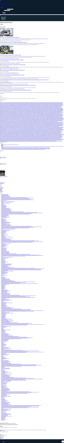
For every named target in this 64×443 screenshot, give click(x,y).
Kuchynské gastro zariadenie (56, 111)
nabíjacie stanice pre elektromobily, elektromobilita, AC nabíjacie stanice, (9, 132)
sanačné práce (15, 133)
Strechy (38, 111)
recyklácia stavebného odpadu (32, 133)
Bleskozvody (32, 141)
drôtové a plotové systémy (53, 133)
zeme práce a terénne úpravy (28, 124)
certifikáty (2, 356)
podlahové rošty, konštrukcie (5, 117)
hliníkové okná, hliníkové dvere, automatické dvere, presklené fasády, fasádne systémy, (28, 139)
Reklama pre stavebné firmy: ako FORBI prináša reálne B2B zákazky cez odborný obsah (35, 149)
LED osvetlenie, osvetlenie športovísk (42, 131)
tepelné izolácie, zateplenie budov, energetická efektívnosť (21, 136)
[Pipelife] (1, 189)
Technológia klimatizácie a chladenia (5, 312)
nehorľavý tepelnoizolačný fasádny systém (14, 114)
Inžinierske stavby (59, 141)
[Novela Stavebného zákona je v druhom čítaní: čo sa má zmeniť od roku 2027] (6, 53)
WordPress (10, 439)
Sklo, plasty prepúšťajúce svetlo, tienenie (38, 138)
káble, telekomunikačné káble (43, 102)
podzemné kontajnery (13, 102)
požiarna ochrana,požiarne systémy (43, 129)
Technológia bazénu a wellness (35, 128)
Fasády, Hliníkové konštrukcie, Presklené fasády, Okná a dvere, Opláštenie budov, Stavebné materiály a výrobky (39, 130)
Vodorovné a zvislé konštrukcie (4, 214)
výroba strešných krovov (43, 124)
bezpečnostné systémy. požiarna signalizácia (27, 129)
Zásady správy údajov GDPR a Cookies (4, 431)
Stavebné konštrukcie (43, 141)
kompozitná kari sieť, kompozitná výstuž (5, 349)
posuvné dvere (17, 129)
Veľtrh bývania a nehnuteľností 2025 (4, 176)
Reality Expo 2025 (2, 170)
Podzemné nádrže (3, 286)
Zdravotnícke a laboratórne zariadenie (5, 230)
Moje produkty (5, 4)
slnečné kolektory (35, 141)
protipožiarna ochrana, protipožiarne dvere (47, 105)
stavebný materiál (39, 141)
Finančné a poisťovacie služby (41, 128)
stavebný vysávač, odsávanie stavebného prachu (6, 210)
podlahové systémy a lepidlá (42, 109)
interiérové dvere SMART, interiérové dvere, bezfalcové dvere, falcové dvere (9, 322)
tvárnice (56, 128)
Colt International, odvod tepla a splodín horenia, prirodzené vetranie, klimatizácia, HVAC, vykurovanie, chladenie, (13, 377)
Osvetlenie (2, 202)
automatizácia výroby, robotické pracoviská (5, 293)
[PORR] (1, 190)
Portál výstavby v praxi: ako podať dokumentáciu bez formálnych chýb (10, 144)
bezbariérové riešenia (3, 260)
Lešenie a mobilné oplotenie (5, 109)
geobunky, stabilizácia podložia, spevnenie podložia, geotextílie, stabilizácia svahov (11, 108)
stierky (2, 274)
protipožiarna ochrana (22, 102)
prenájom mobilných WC (7, 114)
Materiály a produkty (48, 141)
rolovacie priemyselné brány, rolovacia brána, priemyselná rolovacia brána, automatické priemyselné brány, (12, 211)
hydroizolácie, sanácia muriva (4, 266)
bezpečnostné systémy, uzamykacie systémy (6, 361)
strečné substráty (3, 387)
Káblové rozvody (3, 353)
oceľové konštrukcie (33, 124)
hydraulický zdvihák (20, 109)
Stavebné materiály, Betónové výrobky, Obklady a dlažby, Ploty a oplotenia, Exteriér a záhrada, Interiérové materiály (22, 126)
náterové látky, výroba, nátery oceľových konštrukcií (44, 133)
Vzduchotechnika (3, 298)
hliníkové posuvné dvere (28, 109)
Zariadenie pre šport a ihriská (4, 272)
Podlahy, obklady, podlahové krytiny (28, 128)
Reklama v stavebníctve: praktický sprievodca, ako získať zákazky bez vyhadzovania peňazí (40, 148)
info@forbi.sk (2, 437)
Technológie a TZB (52, 141)
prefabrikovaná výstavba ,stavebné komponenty (16, 127)
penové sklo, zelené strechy (38, 124)
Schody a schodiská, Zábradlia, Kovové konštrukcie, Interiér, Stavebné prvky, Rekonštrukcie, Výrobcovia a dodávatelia (39, 121)
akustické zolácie (37, 133)
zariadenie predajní (3, 398)
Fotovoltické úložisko (3, 245)
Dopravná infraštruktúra (44, 138)
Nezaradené (46, 38)
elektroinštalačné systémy (4, 105)
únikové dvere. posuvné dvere (54, 124)
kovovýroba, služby (37, 109)
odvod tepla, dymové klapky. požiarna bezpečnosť (32, 131)
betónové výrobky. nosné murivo (31, 114)
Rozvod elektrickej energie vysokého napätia (6, 396)
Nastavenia (4, 5)
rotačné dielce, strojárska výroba (46, 114)
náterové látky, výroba (6, 131)
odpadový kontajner (3, 330)
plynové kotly (12, 133)
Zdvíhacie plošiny (3, 410)
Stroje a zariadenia (3, 19)
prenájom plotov (20, 124)
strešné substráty (26, 114)
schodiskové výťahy (3, 232)
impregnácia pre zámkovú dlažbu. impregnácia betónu (52, 129)
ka (1, 276)
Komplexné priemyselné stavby (4, 382)
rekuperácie (53, 128)
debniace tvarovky (3, 357)
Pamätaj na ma (5, 11)
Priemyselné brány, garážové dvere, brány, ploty (49, 135)
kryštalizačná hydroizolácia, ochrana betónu (10, 136)
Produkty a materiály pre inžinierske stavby (5, 381)
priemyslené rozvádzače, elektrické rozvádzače (26, 105)
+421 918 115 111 (2, 436)
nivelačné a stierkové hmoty (4, 333)
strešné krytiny (33, 109)
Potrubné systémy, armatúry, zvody (5, 215)
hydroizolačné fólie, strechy (28, 102)
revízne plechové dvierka (4, 249)
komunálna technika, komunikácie (35, 129)
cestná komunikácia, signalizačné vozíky (5, 402)
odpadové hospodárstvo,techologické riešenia (35, 102)
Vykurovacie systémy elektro (48, 128)
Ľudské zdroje (2, 287)
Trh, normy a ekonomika (5, 71)
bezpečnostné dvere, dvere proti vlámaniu (25, 127)
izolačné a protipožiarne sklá (10, 105)
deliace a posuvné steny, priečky (4, 400)
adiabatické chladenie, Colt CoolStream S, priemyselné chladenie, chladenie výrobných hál (24, 112)
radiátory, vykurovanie (47, 109)
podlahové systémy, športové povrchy (5, 358)
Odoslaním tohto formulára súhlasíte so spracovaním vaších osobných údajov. (9, 427)
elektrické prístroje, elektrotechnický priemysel (51, 102)
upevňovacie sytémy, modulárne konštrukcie (6, 362)
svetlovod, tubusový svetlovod (26, 117)
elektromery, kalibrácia (3, 223)
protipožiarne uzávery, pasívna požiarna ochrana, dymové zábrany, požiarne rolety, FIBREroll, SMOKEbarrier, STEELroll (14, 197)
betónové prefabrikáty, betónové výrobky (19, 117)
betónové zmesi (16, 109)
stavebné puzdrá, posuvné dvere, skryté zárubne (6, 308)
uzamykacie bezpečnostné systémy (5, 375)
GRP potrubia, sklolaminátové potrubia (5, 196)
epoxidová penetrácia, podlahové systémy (53, 109)
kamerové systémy (14, 129)
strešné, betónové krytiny (4, 318)
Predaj (10, 133)
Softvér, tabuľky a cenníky (50, 138)
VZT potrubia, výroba (3, 237)
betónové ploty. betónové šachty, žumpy (6, 139)
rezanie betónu (3, 114)
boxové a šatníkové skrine (4, 205)
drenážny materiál (3, 220)
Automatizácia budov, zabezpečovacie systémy (10, 141)
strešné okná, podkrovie (3, 277)
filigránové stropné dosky (4, 411)
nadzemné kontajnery (27, 133)
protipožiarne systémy (3, 372)
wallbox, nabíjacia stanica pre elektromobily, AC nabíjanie (7, 267)
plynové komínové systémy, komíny (5, 388)
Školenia (2, 259)
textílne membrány (21, 129)
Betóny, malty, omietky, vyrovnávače (5, 284)
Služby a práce (55, 141)
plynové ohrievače (3, 315)
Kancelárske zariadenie (3, 216)
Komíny (2, 256)
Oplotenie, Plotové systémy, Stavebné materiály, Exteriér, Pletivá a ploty (8, 228)
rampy (5, 102)
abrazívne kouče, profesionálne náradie (39, 114)
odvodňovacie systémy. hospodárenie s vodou (9, 112)
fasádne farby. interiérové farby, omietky (7, 127)
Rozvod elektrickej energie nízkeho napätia (26, 141)
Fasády (5, 141)
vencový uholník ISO (3, 342)
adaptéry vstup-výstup (3, 221)
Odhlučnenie (16, 124)
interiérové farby (3, 246)
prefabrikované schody (3, 383)
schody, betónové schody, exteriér (4, 371)
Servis (2, 369)
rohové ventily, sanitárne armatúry (11, 117)
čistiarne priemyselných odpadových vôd (17, 105)
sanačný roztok (18, 133)
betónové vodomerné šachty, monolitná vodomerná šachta (7, 307)
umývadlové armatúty (3, 412)
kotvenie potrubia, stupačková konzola (5, 376)
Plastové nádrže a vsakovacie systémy (11, 124)
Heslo (3, 10)
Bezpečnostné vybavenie (4, 124)
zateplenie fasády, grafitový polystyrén (15, 139)
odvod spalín (10, 129)
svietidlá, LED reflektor (8, 102)
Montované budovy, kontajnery (4, 270)
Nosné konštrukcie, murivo (4, 200)
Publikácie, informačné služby (18, 141)
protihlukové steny (3, 261)
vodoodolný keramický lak (22, 114)
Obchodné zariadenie (3, 258)
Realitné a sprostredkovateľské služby (5, 354)
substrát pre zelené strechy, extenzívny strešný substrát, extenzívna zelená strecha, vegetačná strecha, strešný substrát (19, 103)
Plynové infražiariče (3, 314)
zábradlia (2, 346)
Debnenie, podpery (3, 271)
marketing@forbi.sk (3, 430)
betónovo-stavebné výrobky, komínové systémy (6, 374)
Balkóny (51, 128)
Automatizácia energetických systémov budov (44, 111)
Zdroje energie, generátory (50, 126)
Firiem (2, 1)
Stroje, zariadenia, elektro (4, 419)
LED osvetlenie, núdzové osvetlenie (23, 131)
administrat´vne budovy (3, 385)
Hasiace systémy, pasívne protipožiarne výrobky (42, 126)
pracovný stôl (2, 234)
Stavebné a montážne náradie (4, 299)
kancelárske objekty (24, 109)
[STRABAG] (1, 191)
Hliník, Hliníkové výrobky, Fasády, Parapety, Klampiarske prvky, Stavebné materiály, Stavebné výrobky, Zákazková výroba (14, 393)
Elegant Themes (4, 439)
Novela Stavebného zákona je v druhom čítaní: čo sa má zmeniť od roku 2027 (41, 147)
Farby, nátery (35, 126)
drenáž (2, 359)
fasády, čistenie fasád (48, 124)
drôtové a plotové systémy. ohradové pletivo (6, 264)
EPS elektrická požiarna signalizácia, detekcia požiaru (14, 131)
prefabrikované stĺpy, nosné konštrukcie (5, 239)
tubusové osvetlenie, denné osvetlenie (5, 404)
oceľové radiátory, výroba (4, 292)
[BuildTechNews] (2, 187)
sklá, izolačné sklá (3, 278)
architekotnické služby (18, 102)
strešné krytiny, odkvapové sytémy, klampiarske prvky (37, 105)
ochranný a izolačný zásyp (4, 206)
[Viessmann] (1, 188)
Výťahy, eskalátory (51, 111)
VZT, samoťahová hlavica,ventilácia (5, 251)
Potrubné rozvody (3, 367)
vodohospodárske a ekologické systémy (5, 203)
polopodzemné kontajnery (4, 289)
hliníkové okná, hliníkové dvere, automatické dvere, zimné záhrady (34, 136)
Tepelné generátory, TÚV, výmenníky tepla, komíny (6, 257)
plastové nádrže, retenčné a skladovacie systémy (6, 414)
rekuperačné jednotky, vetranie (53, 114)
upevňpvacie (59, 109)
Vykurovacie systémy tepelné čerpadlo (5, 133)
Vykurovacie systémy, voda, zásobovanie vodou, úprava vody (7, 229)
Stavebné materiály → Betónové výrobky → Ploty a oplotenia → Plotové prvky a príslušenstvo (14, 128)
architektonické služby (3, 345)
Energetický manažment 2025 (3, 157)
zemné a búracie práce (2, 102)
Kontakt (2, 2)
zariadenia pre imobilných (4, 247)
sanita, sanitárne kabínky (22, 133)
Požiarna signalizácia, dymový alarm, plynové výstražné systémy (8, 201)
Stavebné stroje (3, 285)
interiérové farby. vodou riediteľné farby (50, 131)
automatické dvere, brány (4, 401)
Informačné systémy (55, 126)
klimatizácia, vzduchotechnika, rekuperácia (5, 389)
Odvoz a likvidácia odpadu (4, 273)
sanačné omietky (23, 124)
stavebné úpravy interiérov (4, 302)
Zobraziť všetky (2, 93)
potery (14, 109)
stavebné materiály (58, 128)
